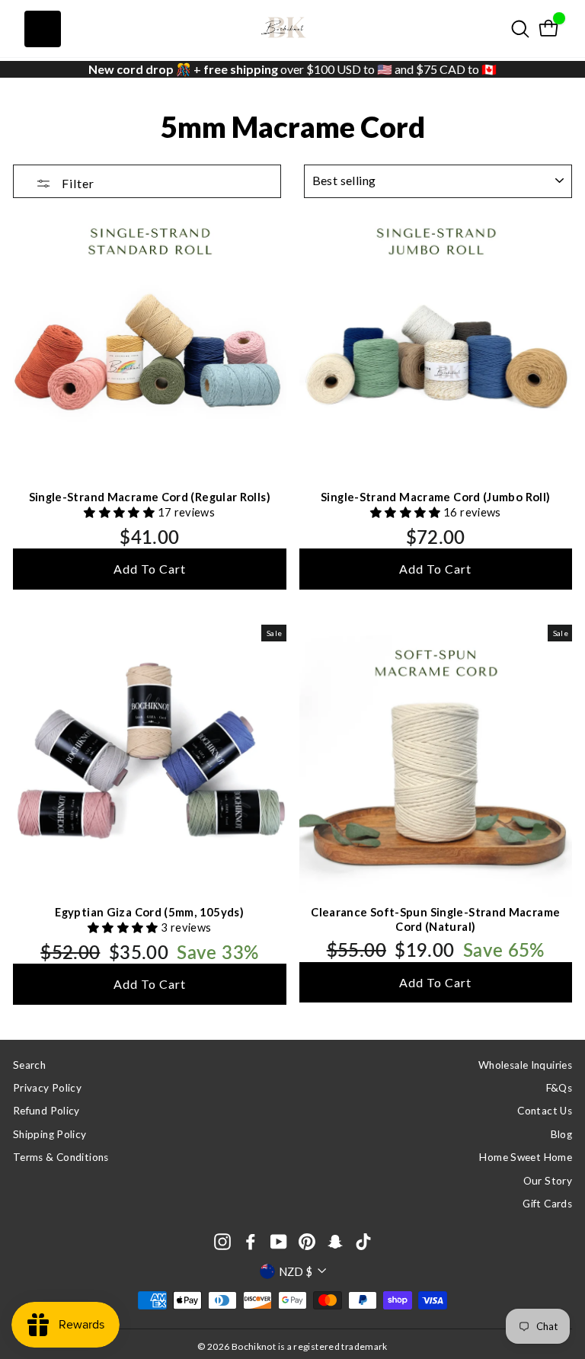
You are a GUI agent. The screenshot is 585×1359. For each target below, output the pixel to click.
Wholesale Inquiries (525, 1065)
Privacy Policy (47, 1088)
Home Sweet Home (525, 1157)
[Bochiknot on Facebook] (250, 1241)
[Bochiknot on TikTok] (363, 1241)
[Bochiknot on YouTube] (278, 1241)
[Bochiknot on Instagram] (222, 1241)
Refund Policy (46, 1111)
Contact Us (544, 1111)
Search (29, 1065)
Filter (76, 183)
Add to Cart (149, 568)
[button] (120, 512)
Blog (561, 1134)
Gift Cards (547, 1204)
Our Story (547, 1181)
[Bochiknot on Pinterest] (307, 1241)
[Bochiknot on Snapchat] (335, 1241)
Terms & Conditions (61, 1157)
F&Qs (559, 1088)
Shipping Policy (50, 1134)
